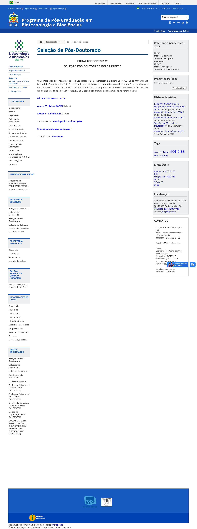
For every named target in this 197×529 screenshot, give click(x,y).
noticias (177, 151)
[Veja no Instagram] (183, 22)
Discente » (13, 250)
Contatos (13, 164)
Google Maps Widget (169, 212)
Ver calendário (178, 88)
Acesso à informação (147, 3)
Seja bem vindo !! (17, 70)
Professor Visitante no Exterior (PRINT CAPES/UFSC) (19, 387)
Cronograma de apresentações (53, 128)
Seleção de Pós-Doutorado (16, 219)
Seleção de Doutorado (14, 213)
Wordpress (57, 524)
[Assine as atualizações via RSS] (187, 22)
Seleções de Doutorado (14, 366)
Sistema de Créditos (18, 133)
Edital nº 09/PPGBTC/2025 (51, 98)
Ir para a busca (45, 9)
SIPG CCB (158, 182)
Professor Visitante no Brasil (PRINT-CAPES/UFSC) (19, 396)
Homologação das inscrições (67, 121)
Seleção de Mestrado (18, 208)
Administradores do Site (178, 31)
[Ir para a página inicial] (40, 42)
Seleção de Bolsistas (18, 225)
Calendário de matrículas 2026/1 (169, 117)
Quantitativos (15, 306)
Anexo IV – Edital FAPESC (50, 106)
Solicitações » (15, 91)
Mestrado (14, 313)
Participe (130, 3)
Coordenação (15, 74)
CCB (156, 174)
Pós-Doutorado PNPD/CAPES (16, 376)
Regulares (13, 309)
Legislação (165, 3)
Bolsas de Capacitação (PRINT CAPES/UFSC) (17, 414)
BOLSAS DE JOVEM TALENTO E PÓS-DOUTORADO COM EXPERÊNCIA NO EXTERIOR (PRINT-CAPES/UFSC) (17, 427)
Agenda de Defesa (17, 261)
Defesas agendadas (18, 339)
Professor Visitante (17, 381)
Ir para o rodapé (59, 9)
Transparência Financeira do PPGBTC (19, 155)
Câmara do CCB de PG (164, 171)
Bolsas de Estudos (17, 136)
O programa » (15, 108)
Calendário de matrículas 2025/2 (169, 131)
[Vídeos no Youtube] (178, 22)
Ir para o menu (31, 9)
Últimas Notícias (16, 66)
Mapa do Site (177, 8)
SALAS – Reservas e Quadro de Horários (18, 285)
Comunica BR (115, 3)
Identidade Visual (16, 129)
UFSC (156, 184)
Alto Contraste (163, 8)
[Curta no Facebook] (170, 22)
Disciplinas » (14, 125)
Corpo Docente (16, 328)
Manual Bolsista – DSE (19, 189)
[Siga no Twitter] (174, 22)
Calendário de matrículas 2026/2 (169, 112)
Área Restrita (159, 31)
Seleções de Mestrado (19, 371)
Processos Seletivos (54, 42)
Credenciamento (16, 140)
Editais (166, 152)
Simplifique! (100, 3)
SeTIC (157, 179)
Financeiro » (14, 257)
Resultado (57, 136)
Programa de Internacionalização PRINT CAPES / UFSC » (19, 183)
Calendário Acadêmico (14, 120)
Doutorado (15, 317)
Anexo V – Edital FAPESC (50, 113)
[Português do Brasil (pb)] (138, 8)
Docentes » (14, 253)
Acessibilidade (148, 8)
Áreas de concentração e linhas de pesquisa (19, 81)
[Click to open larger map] (166, 208)
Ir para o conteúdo (15, 9)
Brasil (17, 2)
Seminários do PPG (18, 87)
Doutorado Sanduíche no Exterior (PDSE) (19, 230)
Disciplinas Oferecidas (19, 324)
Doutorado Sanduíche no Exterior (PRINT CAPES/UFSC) (19, 405)
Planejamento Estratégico (15, 145)
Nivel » (12, 111)
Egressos (13, 336)
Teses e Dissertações (18, 332)
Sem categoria (161, 155)
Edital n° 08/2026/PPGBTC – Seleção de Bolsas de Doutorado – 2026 (170, 106)
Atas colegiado (15, 160)
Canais (177, 3)
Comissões (14, 150)
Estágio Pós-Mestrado (164, 176)
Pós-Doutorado (17, 321)
